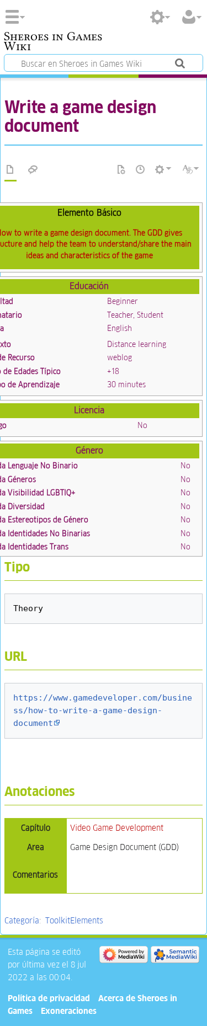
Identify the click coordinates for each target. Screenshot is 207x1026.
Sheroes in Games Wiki (53, 42)
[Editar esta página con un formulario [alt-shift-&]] (121, 170)
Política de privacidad (49, 998)
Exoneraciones (69, 1011)
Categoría (21, 920)
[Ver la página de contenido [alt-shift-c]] (10, 170)
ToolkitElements (74, 920)
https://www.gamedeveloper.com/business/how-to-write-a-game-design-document (102, 710)
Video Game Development (116, 827)
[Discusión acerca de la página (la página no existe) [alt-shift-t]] (33, 170)
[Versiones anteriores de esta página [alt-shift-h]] (141, 170)
